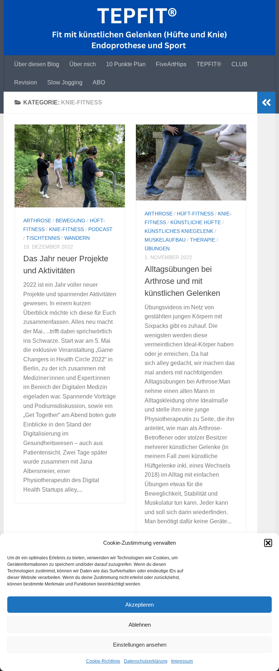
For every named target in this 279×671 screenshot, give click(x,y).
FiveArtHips (171, 64)
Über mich (82, 64)
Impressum (182, 661)
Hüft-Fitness (195, 214)
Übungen (157, 248)
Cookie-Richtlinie (103, 661)
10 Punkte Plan (126, 64)
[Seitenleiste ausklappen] (266, 103)
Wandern (77, 238)
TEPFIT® (209, 64)
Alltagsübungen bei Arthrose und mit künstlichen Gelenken (182, 281)
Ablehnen (140, 625)
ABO (99, 82)
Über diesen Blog (36, 64)
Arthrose (37, 220)
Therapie (202, 240)
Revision (25, 82)
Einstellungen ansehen (139, 645)
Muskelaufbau (165, 240)
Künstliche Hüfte (195, 222)
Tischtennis (43, 238)
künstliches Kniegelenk (179, 231)
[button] (268, 543)
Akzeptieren (139, 604)
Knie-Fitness (66, 229)
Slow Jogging (64, 82)
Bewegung (70, 220)
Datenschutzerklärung (145, 661)
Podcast (100, 229)
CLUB (239, 64)
